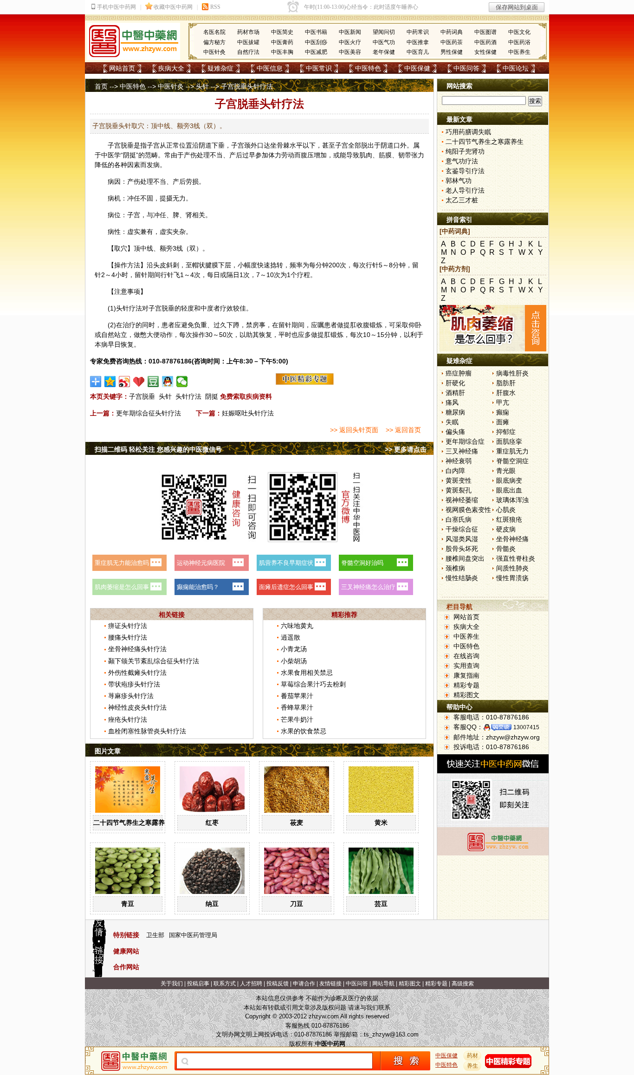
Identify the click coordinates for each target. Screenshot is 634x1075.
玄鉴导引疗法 (465, 171)
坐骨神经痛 (512, 539)
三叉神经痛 (462, 451)
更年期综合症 (465, 441)
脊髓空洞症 (512, 461)
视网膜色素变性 (468, 509)
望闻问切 (384, 32)
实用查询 (466, 665)
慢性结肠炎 (462, 578)
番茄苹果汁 (297, 695)
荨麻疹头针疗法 (131, 695)
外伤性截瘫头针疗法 (137, 672)
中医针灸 (214, 52)
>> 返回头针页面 (354, 430)
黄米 (381, 822)
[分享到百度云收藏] (139, 381)
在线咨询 (466, 656)
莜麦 (296, 822)
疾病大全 (171, 68)
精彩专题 (466, 685)
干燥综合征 (462, 529)
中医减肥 (316, 52)
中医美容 (350, 52)
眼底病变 (509, 480)
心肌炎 (506, 509)
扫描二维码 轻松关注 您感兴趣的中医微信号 (158, 449)
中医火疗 (350, 42)
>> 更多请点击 (406, 449)
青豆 (127, 903)
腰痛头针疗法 (127, 637)
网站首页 (122, 68)
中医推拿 (418, 42)
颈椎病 (455, 568)
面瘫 (502, 422)
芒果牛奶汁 (297, 719)
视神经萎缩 (462, 500)
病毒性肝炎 (512, 373)
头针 (202, 86)
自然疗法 (248, 52)
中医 (107, 155)
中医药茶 (451, 42)
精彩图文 (466, 695)
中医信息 (270, 68)
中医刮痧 (316, 42)
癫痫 (502, 412)
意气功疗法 (462, 161)
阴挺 (211, 396)
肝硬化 (455, 383)
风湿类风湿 (462, 539)
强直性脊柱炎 (515, 558)
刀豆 (296, 903)
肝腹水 (506, 392)
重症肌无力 (512, 451)
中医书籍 (316, 32)
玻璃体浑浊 (512, 500)
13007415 (526, 727)
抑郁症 (506, 431)
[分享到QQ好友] (168, 381)
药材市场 (248, 32)
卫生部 (155, 935)
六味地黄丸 (297, 625)
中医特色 (368, 68)
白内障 (455, 470)
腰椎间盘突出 (465, 558)
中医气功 (384, 42)
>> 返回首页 (403, 430)
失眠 (452, 422)
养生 (472, 1065)
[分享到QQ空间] (110, 381)
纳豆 (212, 903)
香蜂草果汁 (297, 707)
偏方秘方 (214, 42)
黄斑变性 (459, 480)
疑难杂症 (220, 68)
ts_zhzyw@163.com (391, 1034)
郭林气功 (459, 180)
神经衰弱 (459, 461)
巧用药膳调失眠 (468, 132)
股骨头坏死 (462, 548)
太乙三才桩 (462, 200)
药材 (472, 1055)
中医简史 (282, 32)
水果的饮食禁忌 (303, 731)
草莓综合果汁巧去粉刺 (313, 684)
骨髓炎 (506, 548)
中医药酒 (485, 42)
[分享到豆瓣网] (153, 381)
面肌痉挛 (509, 441)
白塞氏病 (459, 519)
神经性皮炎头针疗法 (137, 707)
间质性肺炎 (512, 568)
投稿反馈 (277, 983)
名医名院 (214, 32)
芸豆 (381, 903)
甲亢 (502, 402)
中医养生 (519, 52)
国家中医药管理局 (193, 935)
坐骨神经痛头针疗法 (137, 649)
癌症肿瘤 (459, 373)
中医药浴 (519, 42)
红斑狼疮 (509, 519)
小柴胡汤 (294, 661)
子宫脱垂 (142, 396)
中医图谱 (485, 32)
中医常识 (319, 68)
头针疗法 (188, 396)
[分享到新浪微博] (124, 381)
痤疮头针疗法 (127, 719)
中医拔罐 (248, 42)
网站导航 (383, 983)
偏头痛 (455, 431)
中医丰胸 (282, 52)
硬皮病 (506, 529)
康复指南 (466, 675)
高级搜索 (463, 983)
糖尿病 (455, 412)
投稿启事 (198, 983)
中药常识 (418, 32)
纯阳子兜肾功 (465, 151)
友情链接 (330, 983)
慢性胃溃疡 (512, 578)
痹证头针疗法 (127, 625)
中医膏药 (282, 42)
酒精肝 (455, 392)
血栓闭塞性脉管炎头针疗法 (147, 731)
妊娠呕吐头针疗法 (248, 413)
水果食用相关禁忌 (307, 672)
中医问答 (466, 68)
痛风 (452, 402)
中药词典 (451, 32)
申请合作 (304, 983)
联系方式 (224, 983)
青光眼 (506, 470)
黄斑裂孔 (459, 490)
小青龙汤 (294, 649)
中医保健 (417, 68)
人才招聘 (251, 983)
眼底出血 (509, 490)
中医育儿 (418, 52)
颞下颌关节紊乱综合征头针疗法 (153, 661)
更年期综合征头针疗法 (148, 413)
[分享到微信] (182, 381)
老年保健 (384, 52)
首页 (101, 86)
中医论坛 (516, 68)
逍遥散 (290, 637)
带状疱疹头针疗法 (134, 684)
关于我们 (172, 983)
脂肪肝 (506, 383)
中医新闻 (350, 32)
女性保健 (485, 52)
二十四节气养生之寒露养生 (132, 822)
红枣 (212, 822)
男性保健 (451, 52)
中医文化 (519, 32)
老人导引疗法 (465, 190)
